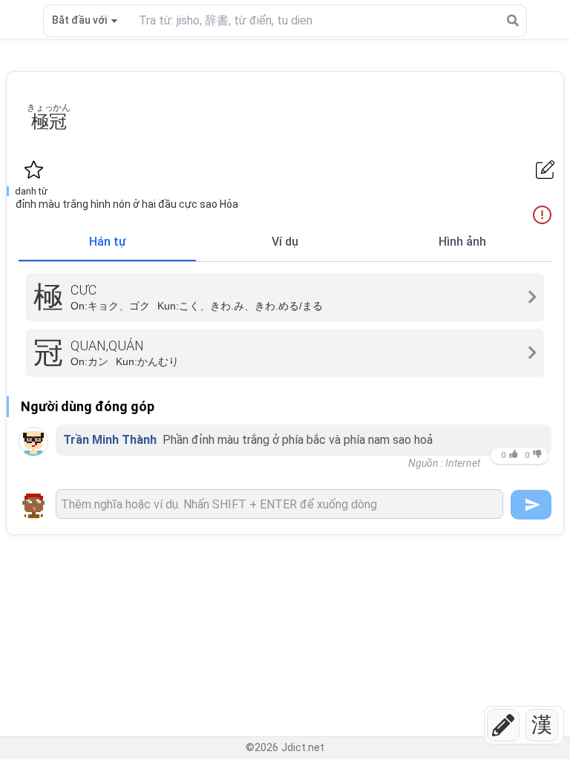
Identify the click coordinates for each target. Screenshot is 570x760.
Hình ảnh (462, 242)
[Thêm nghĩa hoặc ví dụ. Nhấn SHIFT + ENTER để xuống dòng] (279, 504)
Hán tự (107, 242)
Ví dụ (285, 242)
